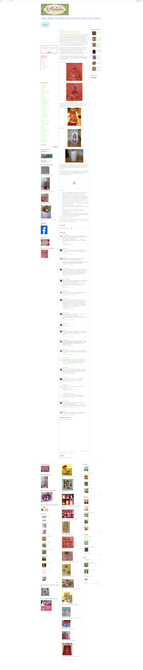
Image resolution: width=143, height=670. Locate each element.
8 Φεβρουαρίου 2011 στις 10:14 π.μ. (69, 373)
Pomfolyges (86, 538)
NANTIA (64, 385)
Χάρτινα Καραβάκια (75, 41)
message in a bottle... (87, 536)
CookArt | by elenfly (87, 481)
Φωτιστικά (90, 18)
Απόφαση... (90, 576)
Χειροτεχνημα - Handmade (47, 536)
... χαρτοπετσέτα (44, 67)
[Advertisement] (80, 24)
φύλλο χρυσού (44, 131)
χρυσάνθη (64, 401)
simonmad (64, 367)
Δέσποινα (64, 298)
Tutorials (56, 18)
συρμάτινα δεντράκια (46, 120)
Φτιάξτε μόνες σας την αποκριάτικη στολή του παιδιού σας (99, 57)
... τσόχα (43, 64)
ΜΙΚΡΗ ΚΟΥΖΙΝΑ (87, 474)
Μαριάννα (65, 323)
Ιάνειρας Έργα (44, 529)
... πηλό (43, 58)
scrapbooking (44, 87)
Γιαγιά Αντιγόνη (87, 553)
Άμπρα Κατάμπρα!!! (88, 540)
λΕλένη (64, 349)
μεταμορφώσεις (44, 112)
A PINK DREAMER (45, 516)
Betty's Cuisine (65, 278)
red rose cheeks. (86, 568)
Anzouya (67, 220)
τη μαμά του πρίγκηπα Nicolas (80, 220)
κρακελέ (43, 111)
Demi (63, 410)
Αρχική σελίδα (73, 451)
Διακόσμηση (44, 18)
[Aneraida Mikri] (44, 233)
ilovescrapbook (86, 519)
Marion (81, 219)
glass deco (43, 86)
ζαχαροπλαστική (45, 103)
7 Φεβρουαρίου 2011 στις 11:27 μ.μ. (69, 354)
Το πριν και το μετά (97, 18)
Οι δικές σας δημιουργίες (46, 90)
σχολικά (43, 121)
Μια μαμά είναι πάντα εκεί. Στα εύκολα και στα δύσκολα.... (92, 584)
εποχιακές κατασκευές (46, 101)
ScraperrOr (86, 525)
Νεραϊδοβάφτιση (62, 18)
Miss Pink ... (86, 575)
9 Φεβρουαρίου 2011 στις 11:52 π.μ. (69, 407)
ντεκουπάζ (44, 113)
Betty (86, 219)
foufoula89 (64, 339)
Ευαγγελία (62, 220)
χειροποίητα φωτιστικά (46, 135)
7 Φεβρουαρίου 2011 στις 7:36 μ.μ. (68, 294)
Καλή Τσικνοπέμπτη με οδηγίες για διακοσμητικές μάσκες (99, 39)
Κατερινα (64, 268)
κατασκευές (44, 108)
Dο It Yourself (84, 18)
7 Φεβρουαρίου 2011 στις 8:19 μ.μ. (68, 319)
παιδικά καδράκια (45, 115)
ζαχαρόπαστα (44, 104)
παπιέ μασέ (44, 117)
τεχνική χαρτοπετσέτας (46, 123)
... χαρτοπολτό (44, 59)
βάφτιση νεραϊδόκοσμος (46, 92)
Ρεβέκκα (61, 221)
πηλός (43, 119)
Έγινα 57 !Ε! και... (45, 556)
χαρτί (43, 132)
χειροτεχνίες (44, 136)
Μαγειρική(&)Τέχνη (88, 487)
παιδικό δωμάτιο (45, 116)
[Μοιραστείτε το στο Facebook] (63, 225)
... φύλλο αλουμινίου (45, 65)
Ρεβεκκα (64, 357)
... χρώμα (43, 62)
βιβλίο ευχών (44, 94)
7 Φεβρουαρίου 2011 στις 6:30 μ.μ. (68, 275)
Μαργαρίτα (67, 221)
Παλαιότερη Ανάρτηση (84, 451)
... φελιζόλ (43, 68)
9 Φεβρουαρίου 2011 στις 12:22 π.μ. (69, 397)
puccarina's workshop (87, 499)
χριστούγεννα (44, 137)
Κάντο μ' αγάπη (45, 522)
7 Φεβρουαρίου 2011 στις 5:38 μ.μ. (68, 245)
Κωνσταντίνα (70, 170)
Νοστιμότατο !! (87, 466)
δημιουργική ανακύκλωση (46, 99)
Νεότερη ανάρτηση (63, 451)
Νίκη (63, 257)
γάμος (43, 95)
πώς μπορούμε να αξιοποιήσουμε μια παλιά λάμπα (71, 35)
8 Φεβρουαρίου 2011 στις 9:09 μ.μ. (68, 381)
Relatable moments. (92, 569)
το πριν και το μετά (45, 124)
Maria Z (72, 220)
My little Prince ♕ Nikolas (67, 393)
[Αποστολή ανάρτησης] (71, 228)
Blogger (73, 662)
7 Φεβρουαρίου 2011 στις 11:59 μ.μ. (69, 364)
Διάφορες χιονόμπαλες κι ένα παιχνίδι (70, 32)
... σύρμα (43, 63)
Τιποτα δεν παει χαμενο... (47, 562)
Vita (84, 219)
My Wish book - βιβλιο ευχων (89, 512)
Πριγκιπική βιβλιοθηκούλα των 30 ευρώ (99, 50)
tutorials (43, 88)
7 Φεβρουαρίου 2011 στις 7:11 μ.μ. (68, 287)
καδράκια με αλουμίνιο (46, 107)
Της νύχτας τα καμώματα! (89, 562)
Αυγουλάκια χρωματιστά (99, 32)
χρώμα (43, 139)
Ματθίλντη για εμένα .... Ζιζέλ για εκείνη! (94, 564)
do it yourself (44, 84)
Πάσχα (43, 91)
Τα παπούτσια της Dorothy (89, 546)
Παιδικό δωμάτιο (50, 18)
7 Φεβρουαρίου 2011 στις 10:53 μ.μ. (69, 336)
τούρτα (43, 125)
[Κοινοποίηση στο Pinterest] (64, 225)
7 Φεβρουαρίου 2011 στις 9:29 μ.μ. (68, 326)
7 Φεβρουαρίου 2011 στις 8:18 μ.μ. (68, 309)
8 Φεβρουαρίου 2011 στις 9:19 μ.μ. (68, 390)
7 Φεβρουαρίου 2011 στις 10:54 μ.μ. (69, 345)
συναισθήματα (86, 560)
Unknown (64, 234)
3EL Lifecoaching (87, 559)
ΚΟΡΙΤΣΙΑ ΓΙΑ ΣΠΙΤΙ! (46, 542)
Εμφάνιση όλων (58, 582)
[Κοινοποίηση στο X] (62, 225)
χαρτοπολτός (44, 133)
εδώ (78, 104)
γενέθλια (43, 96)
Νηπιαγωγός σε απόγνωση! (47, 569)
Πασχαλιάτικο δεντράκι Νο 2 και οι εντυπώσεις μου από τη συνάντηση (97, 69)
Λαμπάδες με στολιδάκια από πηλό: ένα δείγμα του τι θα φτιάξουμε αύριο (97, 45)
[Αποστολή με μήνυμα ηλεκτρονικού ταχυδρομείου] (60, 225)
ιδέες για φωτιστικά (45, 106)
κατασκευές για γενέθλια (46, 109)
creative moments (87, 505)
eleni (63, 329)
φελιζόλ (43, 128)
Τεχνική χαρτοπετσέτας (77, 18)
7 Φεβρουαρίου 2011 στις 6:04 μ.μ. (68, 264)
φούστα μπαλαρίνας (45, 129)
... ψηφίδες (43, 69)
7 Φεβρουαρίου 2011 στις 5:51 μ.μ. (68, 253)
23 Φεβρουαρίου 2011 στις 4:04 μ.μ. (69, 414)
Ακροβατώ (86, 582)
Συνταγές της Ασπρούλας (88, 473)
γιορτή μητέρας (44, 98)
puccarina (64, 290)
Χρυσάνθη (74, 221)
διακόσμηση (44, 100)
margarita (64, 377)
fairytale (43, 576)
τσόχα (43, 127)
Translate (48, 161)
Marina (64, 248)
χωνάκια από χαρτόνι (46, 140)
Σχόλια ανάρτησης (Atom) (69, 453)
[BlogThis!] (61, 225)
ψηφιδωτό (43, 141)
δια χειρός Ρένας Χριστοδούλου (48, 549)
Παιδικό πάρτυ (68, 18)
